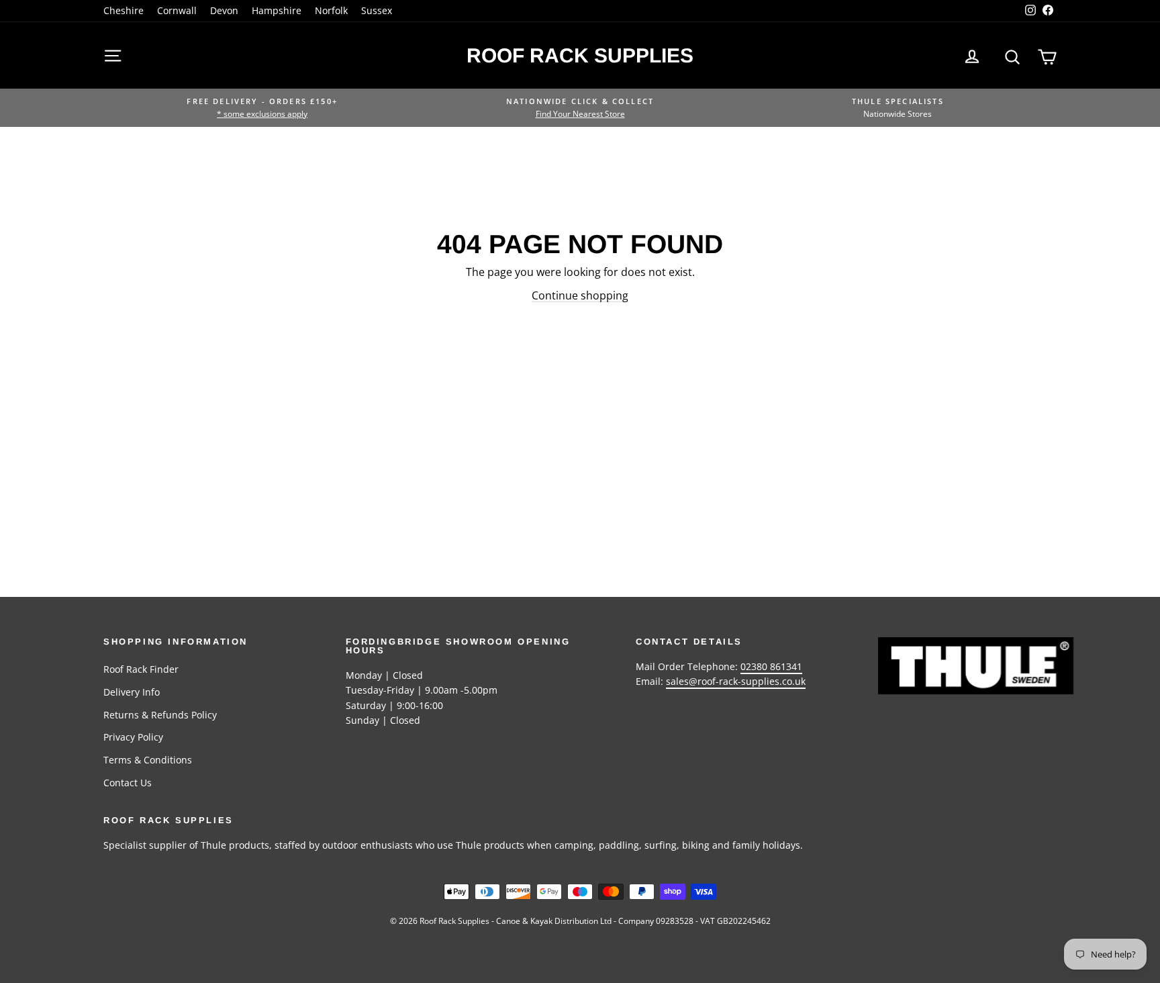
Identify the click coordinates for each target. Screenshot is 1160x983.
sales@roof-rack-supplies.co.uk (736, 681)
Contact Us (127, 782)
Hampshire (276, 10)
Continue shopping (580, 295)
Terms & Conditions (147, 759)
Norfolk (331, 10)
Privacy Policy (133, 737)
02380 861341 (771, 666)
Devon (224, 10)
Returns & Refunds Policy (160, 714)
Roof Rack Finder (141, 669)
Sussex (376, 10)
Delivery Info (131, 692)
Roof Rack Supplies (580, 55)
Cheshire (123, 10)
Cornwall (177, 10)
